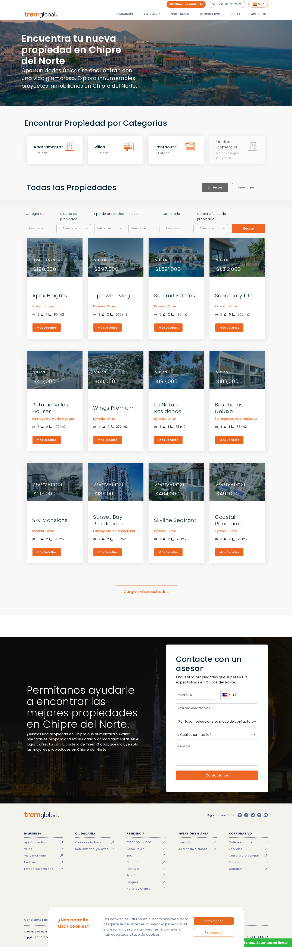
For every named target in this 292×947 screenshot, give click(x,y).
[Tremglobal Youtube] (266, 815)
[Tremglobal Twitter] (253, 815)
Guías (235, 14)
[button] (226, 695)
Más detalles (46, 328)
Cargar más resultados (146, 591)
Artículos (259, 14)
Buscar (248, 228)
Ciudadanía (125, 14)
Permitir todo (213, 921)
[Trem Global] (41, 815)
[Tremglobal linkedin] (239, 815)
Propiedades (179, 14)
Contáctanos (217, 775)
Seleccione (36, 228)
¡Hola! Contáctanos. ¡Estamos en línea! (254, 942)
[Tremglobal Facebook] (246, 815)
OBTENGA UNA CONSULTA (186, 4)
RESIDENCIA (152, 14)
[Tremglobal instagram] (259, 815)
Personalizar (214, 932)
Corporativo (210, 14)
